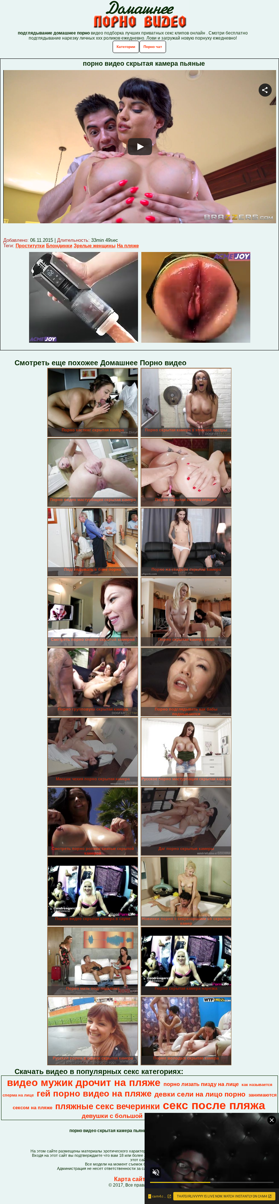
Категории (126, 47)
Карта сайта (131, 1179)
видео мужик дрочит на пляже (84, 1082)
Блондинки (59, 245)
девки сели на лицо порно (200, 1094)
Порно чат (152, 47)
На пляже (128, 245)
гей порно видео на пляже (94, 1093)
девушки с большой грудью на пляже (139, 1115)
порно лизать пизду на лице (201, 1084)
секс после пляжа (214, 1105)
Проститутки (30, 245)
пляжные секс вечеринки (107, 1106)
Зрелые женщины (95, 245)
